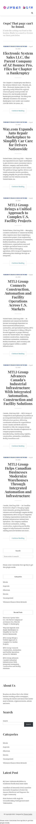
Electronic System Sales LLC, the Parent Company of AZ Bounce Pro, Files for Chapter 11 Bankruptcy (18, 63)
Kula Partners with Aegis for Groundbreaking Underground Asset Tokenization (16, 801)
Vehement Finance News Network (15, 46)
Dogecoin (6, 586)
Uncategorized (8, 598)
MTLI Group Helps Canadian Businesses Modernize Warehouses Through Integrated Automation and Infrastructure (18, 480)
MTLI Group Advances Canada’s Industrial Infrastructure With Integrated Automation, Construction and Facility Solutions (18, 387)
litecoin (5, 594)
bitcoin (5, 582)
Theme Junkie (28, 814)
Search (5, 721)
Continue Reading (18, 111)
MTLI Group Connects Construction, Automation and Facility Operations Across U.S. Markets (18, 295)
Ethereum (6, 590)
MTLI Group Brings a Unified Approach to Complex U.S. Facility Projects (18, 212)
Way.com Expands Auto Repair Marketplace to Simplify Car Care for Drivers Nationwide (18, 139)
